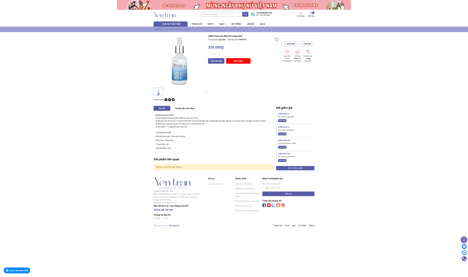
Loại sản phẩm (161, 148)
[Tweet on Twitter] (173, 101)
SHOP (210, 24)
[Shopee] (278, 205)
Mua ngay (238, 61)
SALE (221, 24)
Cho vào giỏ (216, 61)
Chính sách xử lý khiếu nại (245, 189)
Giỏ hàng (311, 16)
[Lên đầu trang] (465, 265)
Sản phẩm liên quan (166, 159)
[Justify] (245, 14)
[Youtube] (269, 205)
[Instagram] (283, 205)
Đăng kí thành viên (215, 184)
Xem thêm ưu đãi (295, 168)
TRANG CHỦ (196, 24)
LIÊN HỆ (250, 24)
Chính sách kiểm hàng (243, 206)
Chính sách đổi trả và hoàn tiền (247, 201)
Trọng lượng (160, 144)
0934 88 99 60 (163, 210)
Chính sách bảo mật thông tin (246, 211)
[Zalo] (273, 205)
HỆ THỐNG (236, 24)
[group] (180, 60)
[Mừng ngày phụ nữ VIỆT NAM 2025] (234, 5)
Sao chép (282, 120)
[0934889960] (464, 258)
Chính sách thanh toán (244, 184)
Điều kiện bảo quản (163, 136)
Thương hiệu (161, 133)
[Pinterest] (169, 101)
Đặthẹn (464, 240)
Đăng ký (288, 194)
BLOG (262, 24)
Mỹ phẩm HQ (174, 226)
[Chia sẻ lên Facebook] (165, 101)
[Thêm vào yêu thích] (276, 39)
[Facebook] (264, 205)
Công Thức (160, 140)
